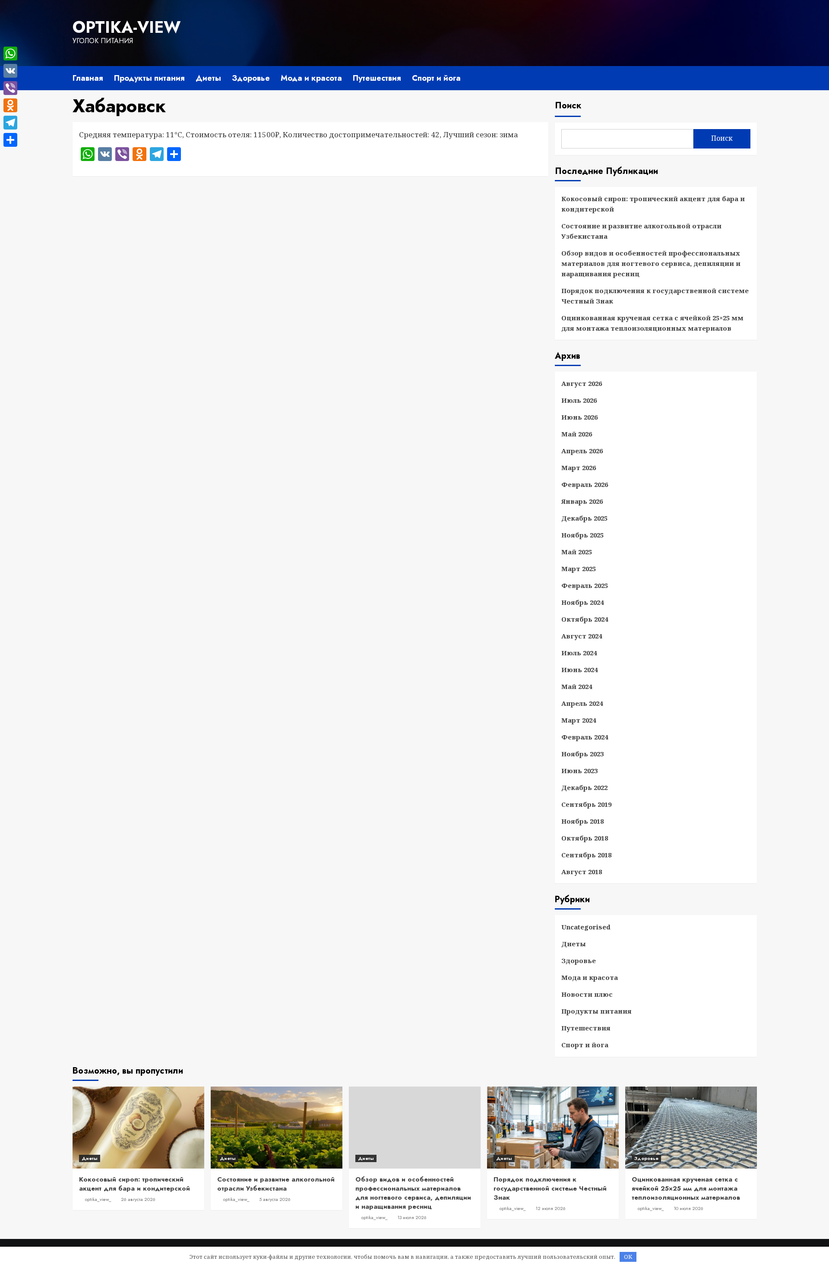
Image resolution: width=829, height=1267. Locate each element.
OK (628, 1257)
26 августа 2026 (138, 1199)
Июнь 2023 (579, 770)
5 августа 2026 (275, 1199)
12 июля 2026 (550, 1208)
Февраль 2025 (584, 585)
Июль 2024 (579, 652)
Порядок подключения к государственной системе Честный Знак (655, 295)
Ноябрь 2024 (582, 602)
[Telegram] (10, 122)
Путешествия (377, 78)
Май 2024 (576, 686)
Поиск (568, 105)
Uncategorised (586, 927)
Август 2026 (581, 383)
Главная (88, 78)
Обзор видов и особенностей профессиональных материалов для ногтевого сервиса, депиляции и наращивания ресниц (650, 263)
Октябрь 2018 (584, 838)
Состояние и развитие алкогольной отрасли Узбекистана (641, 230)
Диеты (208, 78)
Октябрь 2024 (584, 619)
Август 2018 (581, 871)
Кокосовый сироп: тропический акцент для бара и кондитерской (653, 203)
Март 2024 (578, 720)
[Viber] (10, 88)
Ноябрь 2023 (582, 753)
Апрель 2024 (582, 703)
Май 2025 (576, 551)
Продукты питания (149, 78)
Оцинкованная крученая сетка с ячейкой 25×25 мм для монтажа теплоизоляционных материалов (652, 322)
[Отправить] (10, 140)
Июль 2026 (579, 400)
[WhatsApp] (10, 53)
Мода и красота (311, 78)
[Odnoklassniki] (10, 105)
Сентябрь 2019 (586, 804)
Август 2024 (581, 636)
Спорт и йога (436, 78)
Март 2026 (578, 467)
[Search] (751, 76)
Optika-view (126, 27)
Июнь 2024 (579, 669)
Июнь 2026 (579, 417)
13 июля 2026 (412, 1217)
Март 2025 (578, 568)
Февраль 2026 (584, 484)
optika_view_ (98, 1199)
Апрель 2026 (582, 450)
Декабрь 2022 (584, 787)
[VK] (10, 70)
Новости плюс (587, 994)
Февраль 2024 (584, 737)
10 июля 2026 (688, 1208)
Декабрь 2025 (584, 518)
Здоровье (251, 78)
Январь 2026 (582, 501)
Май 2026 (576, 434)
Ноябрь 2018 (582, 821)
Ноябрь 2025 (582, 535)
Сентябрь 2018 (586, 854)
